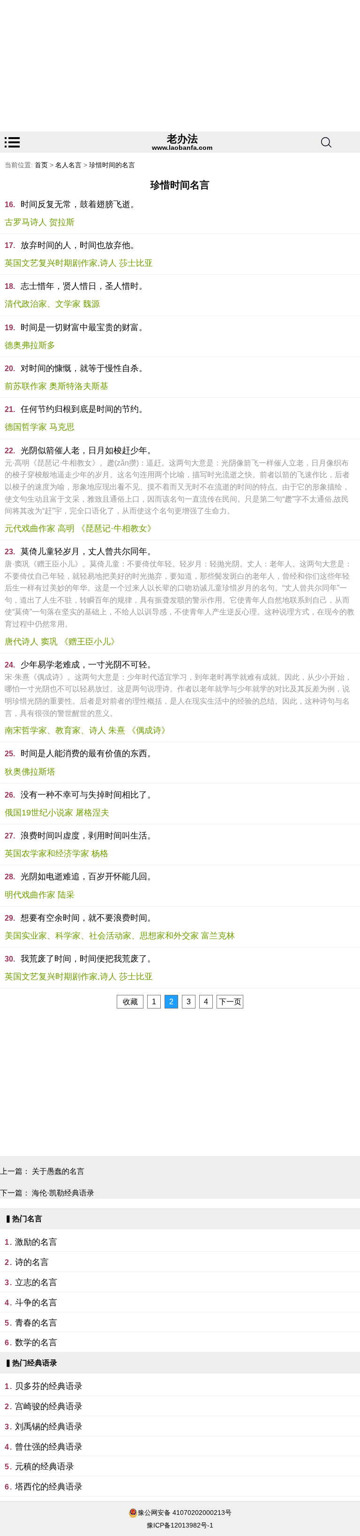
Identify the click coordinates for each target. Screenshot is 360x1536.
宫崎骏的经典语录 (48, 1406)
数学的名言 (36, 1342)
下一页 (230, 1002)
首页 (41, 165)
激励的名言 (36, 1242)
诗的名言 (32, 1262)
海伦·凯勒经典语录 (63, 1193)
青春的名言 (36, 1322)
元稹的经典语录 (44, 1466)
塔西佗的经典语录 (48, 1486)
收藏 (130, 1002)
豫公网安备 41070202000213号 (185, 1512)
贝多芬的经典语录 (48, 1386)
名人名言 (68, 165)
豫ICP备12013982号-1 (180, 1525)
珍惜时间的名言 (112, 165)
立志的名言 (36, 1282)
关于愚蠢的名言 (58, 1171)
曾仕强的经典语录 (48, 1446)
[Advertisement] (180, 66)
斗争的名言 (36, 1302)
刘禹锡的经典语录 (48, 1426)
